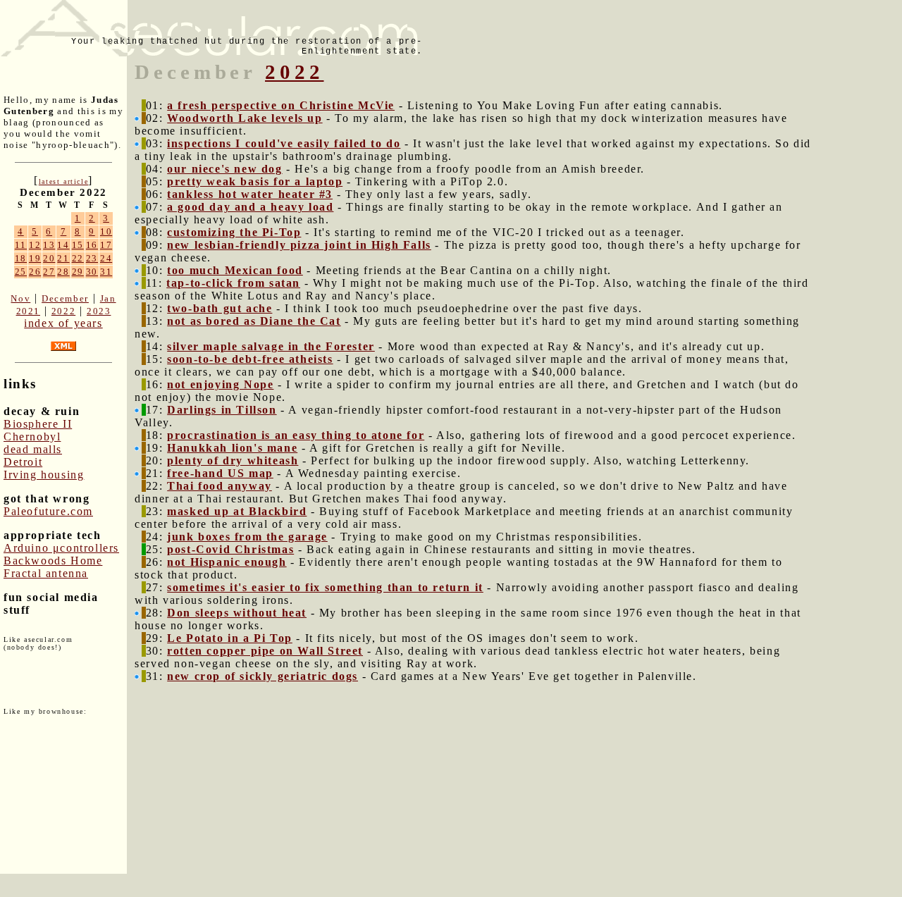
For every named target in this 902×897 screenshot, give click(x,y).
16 (92, 245)
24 (106, 258)
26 (35, 271)
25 (21, 271)
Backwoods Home (53, 561)
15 (78, 245)
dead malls (33, 449)
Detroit (23, 462)
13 (49, 245)
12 (35, 245)
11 (21, 245)
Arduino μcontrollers (61, 548)
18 (21, 258)
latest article (63, 181)
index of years (63, 323)
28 (63, 271)
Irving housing (44, 475)
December (65, 298)
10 (106, 231)
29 (78, 271)
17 (106, 245)
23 (92, 258)
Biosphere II (38, 424)
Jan (108, 298)
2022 (63, 311)
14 (63, 245)
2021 (28, 311)
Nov (20, 298)
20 (49, 258)
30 (92, 271)
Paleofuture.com (48, 511)
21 (63, 258)
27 (49, 271)
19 (35, 258)
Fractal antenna (46, 573)
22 (78, 258)
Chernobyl (32, 437)
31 (106, 271)
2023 (99, 311)
